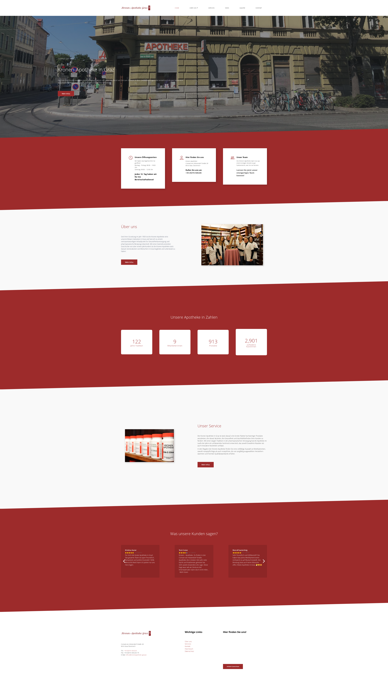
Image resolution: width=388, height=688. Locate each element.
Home (177, 8)
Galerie (242, 8)
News (227, 8)
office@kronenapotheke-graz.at (136, 655)
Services (211, 8)
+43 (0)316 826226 (193, 173)
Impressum (189, 649)
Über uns (188, 641)
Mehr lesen (142, 572)
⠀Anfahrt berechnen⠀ (233, 666)
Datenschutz (189, 651)
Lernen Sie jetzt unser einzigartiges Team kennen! (247, 173)
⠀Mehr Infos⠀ (66, 94)
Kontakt (259, 8)
